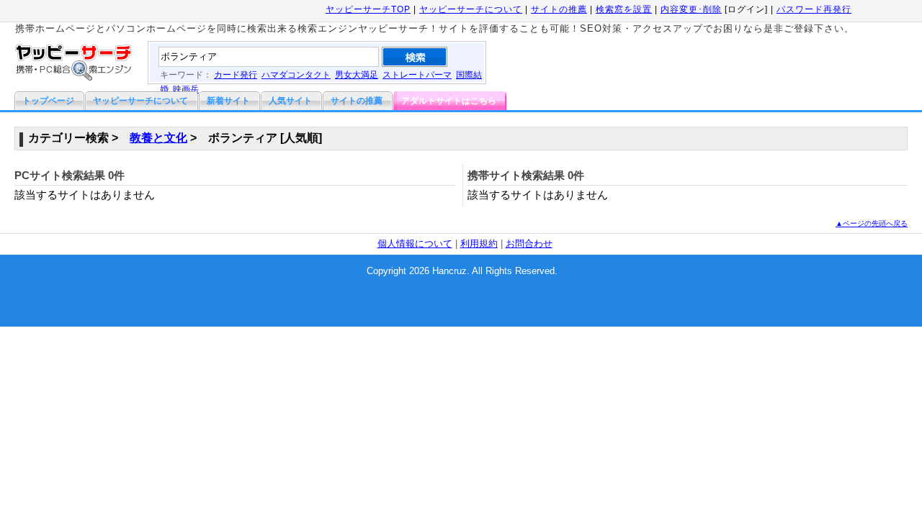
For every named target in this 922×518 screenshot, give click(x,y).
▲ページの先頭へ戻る (872, 223)
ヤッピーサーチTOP (368, 9)
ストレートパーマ (417, 75)
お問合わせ (529, 243)
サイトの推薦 (559, 9)
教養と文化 (158, 138)
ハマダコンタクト (296, 75)
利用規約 (479, 243)
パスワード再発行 (813, 9)
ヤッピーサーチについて (470, 9)
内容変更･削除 (691, 9)
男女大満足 (356, 75)
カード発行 (235, 75)
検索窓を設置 (624, 9)
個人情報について (414, 243)
